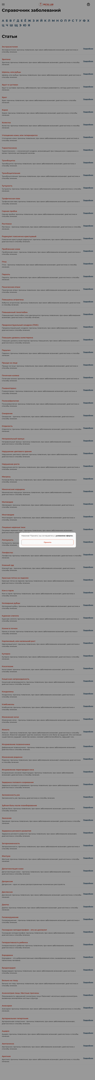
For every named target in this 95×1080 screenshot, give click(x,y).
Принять (47, 542)
